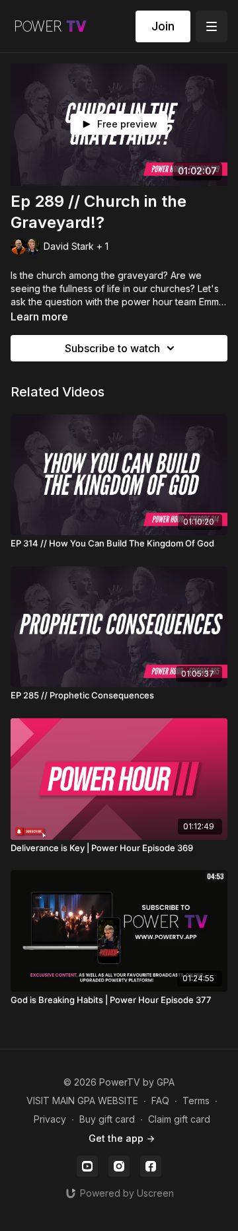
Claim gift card (179, 1119)
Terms (196, 1100)
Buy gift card (107, 1119)
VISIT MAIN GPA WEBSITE (82, 1100)
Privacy (50, 1119)
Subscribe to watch (112, 348)
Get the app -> (122, 1138)
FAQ (160, 1100)
